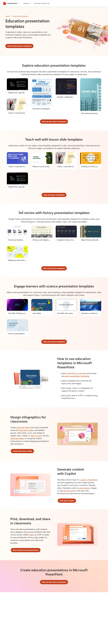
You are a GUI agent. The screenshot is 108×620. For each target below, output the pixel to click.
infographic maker (26, 430)
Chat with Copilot (66, 500)
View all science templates (54, 342)
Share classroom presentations (26, 550)
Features (26, 3)
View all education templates (19, 46)
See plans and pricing (41, 3)
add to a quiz (36, 435)
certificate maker (17, 438)
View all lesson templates (54, 195)
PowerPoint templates (20, 16)
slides (31, 534)
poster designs (84, 488)
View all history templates (54, 268)
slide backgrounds (67, 490)
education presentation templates (75, 376)
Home (7, 16)
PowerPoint (12, 3)
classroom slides (23, 427)
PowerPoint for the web (76, 373)
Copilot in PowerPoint (89, 479)
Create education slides (22, 451)
